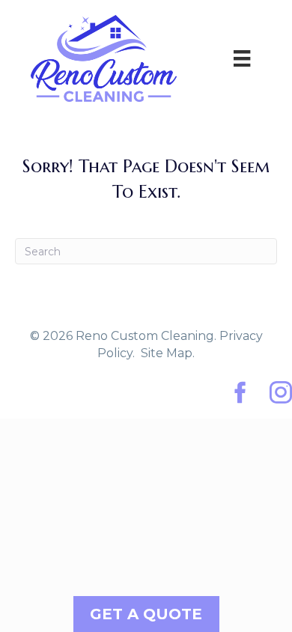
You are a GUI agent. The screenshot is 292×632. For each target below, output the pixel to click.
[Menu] (242, 58)
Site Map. (168, 353)
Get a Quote (146, 614)
